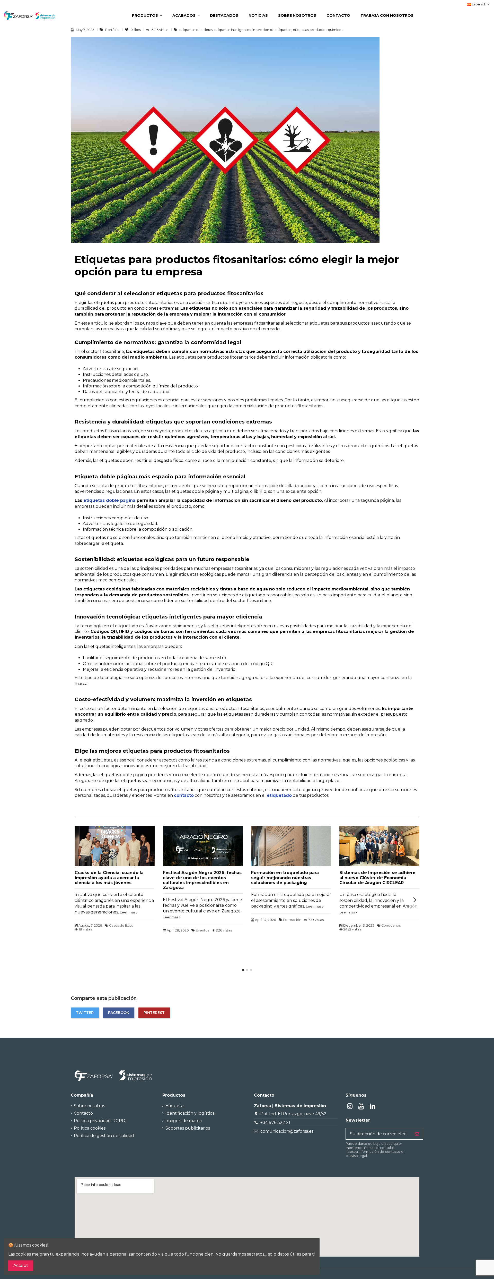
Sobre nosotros (89, 1105)
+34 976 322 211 (276, 1122)
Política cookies (89, 1128)
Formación (292, 920)
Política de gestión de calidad (104, 1135)
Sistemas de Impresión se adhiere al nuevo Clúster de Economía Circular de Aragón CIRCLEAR (377, 877)
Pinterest (154, 1012)
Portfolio (112, 30)
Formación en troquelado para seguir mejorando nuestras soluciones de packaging (285, 877)
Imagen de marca (183, 1120)
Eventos (202, 930)
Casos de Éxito (121, 925)
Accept (20, 1265)
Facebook (118, 1012)
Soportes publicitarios (187, 1128)
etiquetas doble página (109, 500)
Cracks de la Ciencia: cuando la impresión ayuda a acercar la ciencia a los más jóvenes (109, 877)
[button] (147, 15)
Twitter (85, 1012)
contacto (184, 795)
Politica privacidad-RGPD (99, 1120)
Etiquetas (175, 1105)
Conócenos (391, 925)
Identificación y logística (190, 1113)
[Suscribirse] (417, 1133)
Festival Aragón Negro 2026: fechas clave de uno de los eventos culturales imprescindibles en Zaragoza (202, 880)
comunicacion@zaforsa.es (286, 1131)
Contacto (83, 1113)
